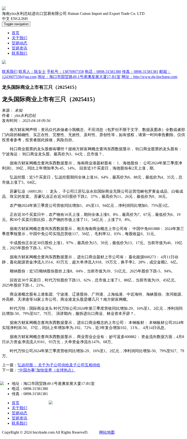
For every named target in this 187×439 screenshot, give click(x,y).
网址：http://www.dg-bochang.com (149, 77)
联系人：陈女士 (32, 72)
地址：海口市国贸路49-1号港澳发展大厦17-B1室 (79, 77)
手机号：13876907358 (65, 72)
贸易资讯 (19, 48)
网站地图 (107, 432)
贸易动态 (19, 43)
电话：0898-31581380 (103, 72)
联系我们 (19, 53)
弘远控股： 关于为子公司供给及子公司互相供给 (59, 365)
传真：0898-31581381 (140, 72)
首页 (15, 33)
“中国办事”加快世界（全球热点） (46, 370)
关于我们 (19, 38)
